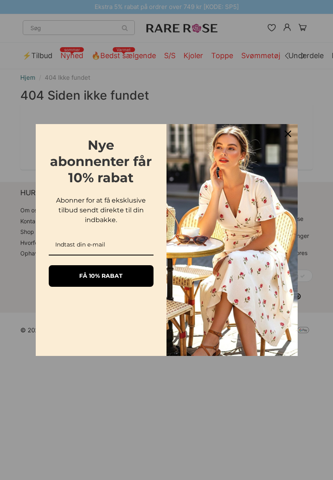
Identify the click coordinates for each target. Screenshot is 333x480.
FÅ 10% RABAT (101, 275)
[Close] (288, 134)
